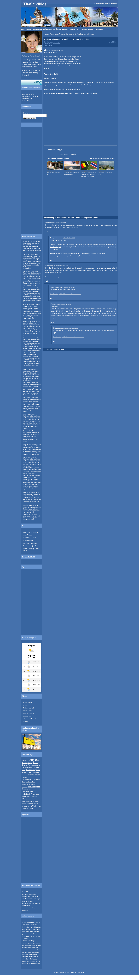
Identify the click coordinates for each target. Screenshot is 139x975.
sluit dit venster (54, 125)
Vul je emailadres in (44, 119)
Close (103, 100)
